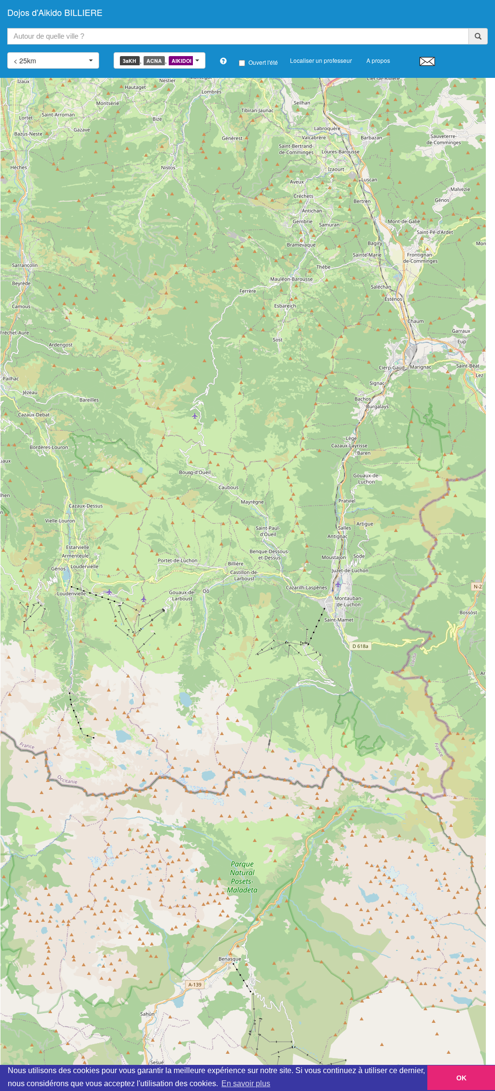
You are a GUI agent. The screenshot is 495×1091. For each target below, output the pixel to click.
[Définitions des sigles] (223, 61)
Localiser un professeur (321, 60)
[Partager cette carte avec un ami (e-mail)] (427, 61)
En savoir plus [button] (245, 1083)
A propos (378, 60)
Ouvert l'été (263, 62)
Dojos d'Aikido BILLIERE (54, 12)
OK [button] (461, 1078)
